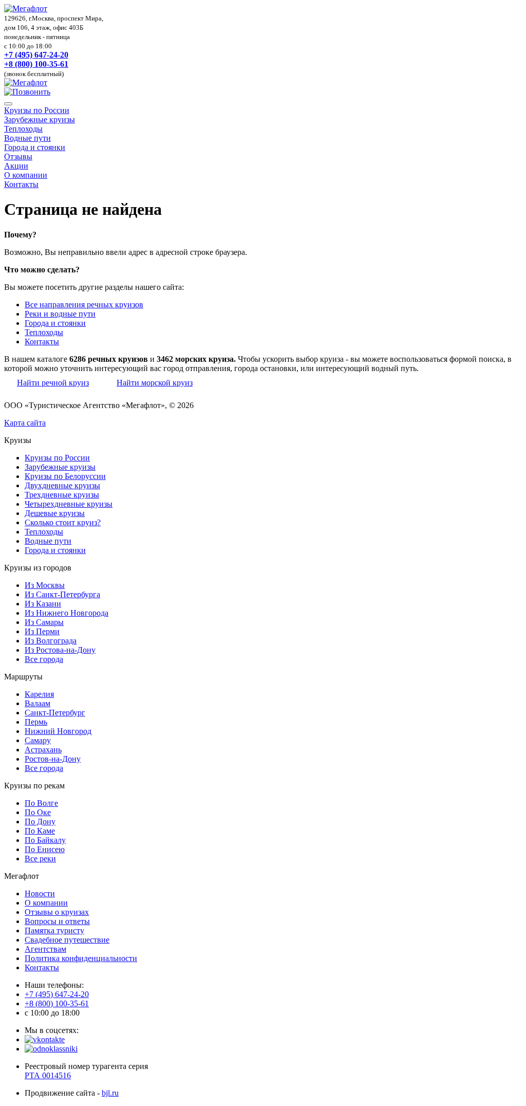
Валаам (37, 703)
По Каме (40, 830)
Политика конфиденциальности (81, 958)
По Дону (40, 821)
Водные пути (27, 138)
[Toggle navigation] (8, 103)
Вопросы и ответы (57, 921)
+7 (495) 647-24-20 (36, 54)
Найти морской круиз (155, 382)
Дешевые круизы (55, 513)
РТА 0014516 (48, 1075)
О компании (25, 175)
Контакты (21, 184)
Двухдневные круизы (62, 485)
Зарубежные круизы (39, 119)
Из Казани (43, 603)
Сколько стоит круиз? (63, 522)
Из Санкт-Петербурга (62, 594)
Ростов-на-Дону (53, 758)
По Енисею (45, 849)
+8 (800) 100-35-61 (36, 64)
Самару (38, 740)
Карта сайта (25, 422)
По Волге (41, 803)
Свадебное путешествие (67, 939)
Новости (40, 893)
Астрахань (43, 749)
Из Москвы (45, 585)
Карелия (39, 694)
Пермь (36, 721)
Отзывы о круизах (57, 912)
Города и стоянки (34, 147)
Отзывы (18, 156)
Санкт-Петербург (55, 712)
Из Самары (44, 622)
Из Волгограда (51, 640)
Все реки (40, 858)
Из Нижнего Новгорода (66, 613)
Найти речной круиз (53, 382)
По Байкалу (45, 840)
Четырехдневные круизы (68, 504)
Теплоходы (23, 128)
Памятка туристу (54, 930)
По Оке (38, 812)
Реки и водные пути (60, 313)
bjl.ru (110, 1093)
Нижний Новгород (58, 731)
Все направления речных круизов (84, 304)
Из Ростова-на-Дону (60, 650)
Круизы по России (36, 110)
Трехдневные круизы (62, 494)
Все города (44, 659)
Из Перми (42, 631)
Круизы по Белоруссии (65, 476)
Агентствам (45, 949)
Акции (16, 165)
